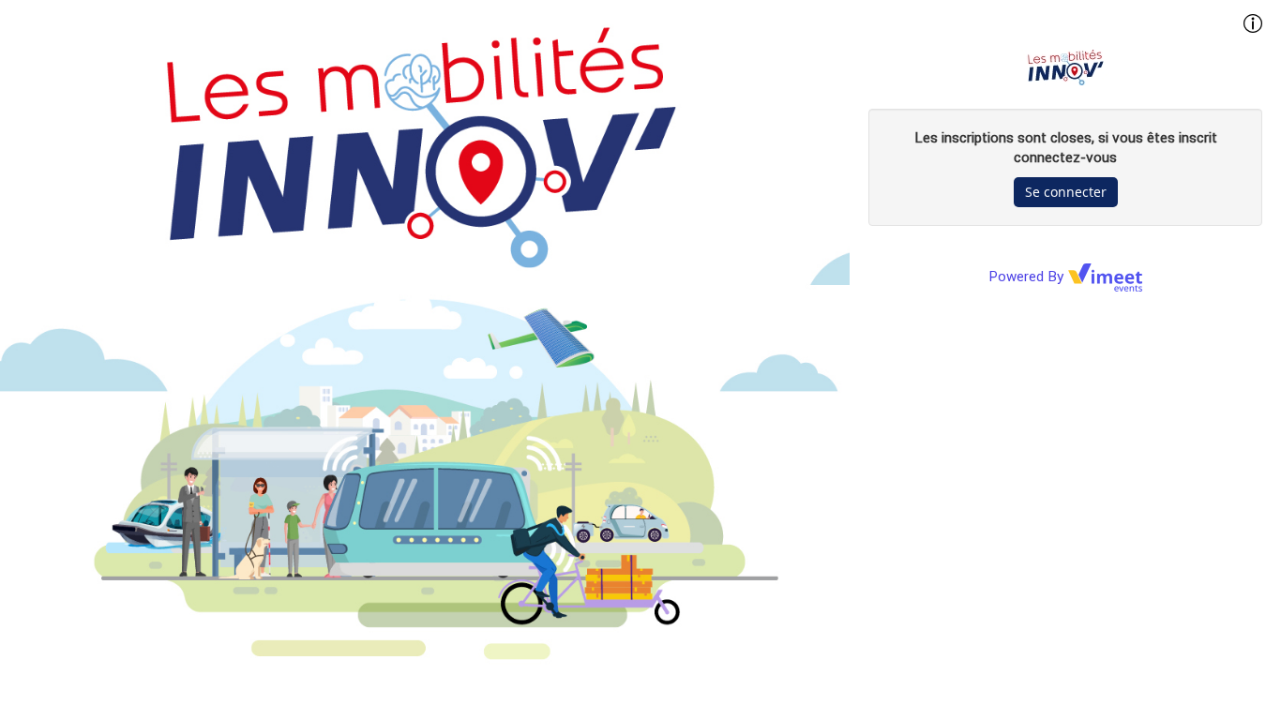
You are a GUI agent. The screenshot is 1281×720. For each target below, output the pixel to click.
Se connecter (1066, 192)
